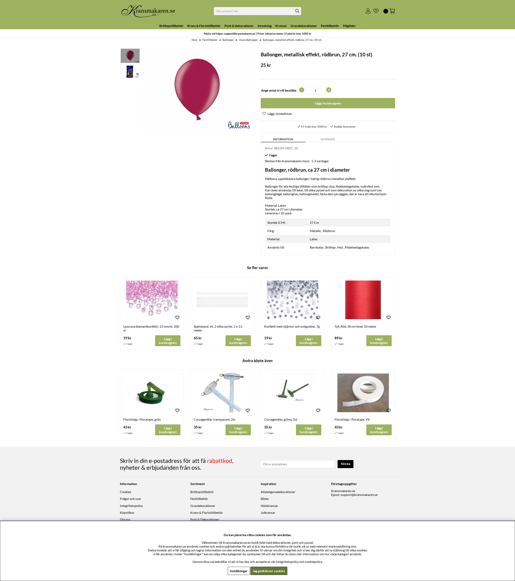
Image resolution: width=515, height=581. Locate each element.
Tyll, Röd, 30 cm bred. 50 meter (355, 326)
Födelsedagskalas (357, 247)
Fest (340, 247)
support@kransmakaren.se (359, 494)
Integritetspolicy (131, 506)
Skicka (345, 463)
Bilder (265, 499)
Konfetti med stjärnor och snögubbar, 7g (292, 326)
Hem (194, 39)
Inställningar (239, 571)
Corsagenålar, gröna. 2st (280, 419)
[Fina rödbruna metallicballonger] (130, 71)
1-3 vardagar (320, 161)
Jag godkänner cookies (269, 571)
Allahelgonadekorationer (278, 492)
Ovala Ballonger (248, 39)
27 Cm (314, 222)
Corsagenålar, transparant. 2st (214, 419)
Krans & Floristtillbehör (206, 512)
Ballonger (228, 39)
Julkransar (268, 512)
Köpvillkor (127, 512)
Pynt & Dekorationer (204, 519)
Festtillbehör (209, 39)
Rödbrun (329, 231)
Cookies (125, 492)
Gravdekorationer (202, 506)
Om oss (125, 519)
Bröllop (330, 247)
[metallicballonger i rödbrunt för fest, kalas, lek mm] (130, 56)
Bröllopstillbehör (202, 492)
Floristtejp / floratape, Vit (352, 419)
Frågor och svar (130, 499)
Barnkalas (316, 247)
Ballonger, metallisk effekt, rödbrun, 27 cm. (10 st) (292, 39)
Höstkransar (269, 506)
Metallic (315, 231)
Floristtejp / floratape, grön (142, 419)
